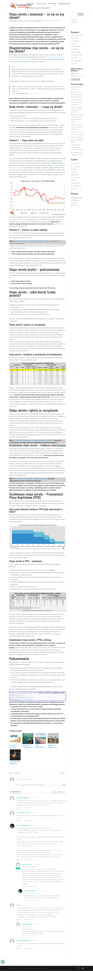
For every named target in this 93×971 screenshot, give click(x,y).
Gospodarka (74, 52)
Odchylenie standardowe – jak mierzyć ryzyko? (31, 478)
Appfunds (74, 172)
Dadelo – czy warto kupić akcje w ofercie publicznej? (77, 102)
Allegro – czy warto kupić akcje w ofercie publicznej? (77, 127)
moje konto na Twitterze (25, 699)
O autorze (41, 4)
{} (40, 785)
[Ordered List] (28, 785)
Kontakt (52, 4)
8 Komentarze (37, 21)
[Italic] (20, 785)
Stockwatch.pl (75, 164)
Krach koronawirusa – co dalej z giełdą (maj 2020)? (77, 139)
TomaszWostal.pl (23, 813)
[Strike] (25, 785)
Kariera (73, 58)
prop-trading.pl (22, 825)
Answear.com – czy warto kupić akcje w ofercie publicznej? (76, 94)
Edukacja (73, 38)
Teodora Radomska (24, 940)
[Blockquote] (33, 785)
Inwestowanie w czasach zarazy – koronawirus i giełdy (76, 147)
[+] (43, 785)
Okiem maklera (75, 183)
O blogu (30, 4)
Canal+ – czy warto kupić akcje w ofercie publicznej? (77, 109)
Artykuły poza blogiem (37, 8)
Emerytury (48, 20)
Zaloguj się (62, 773)
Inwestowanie (25, 21)
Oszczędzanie (75, 61)
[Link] (38, 785)
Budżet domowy (75, 35)
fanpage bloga (28, 697)
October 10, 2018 (34, 93)
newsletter (22, 695)
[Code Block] (35, 785)
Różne (72, 64)
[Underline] (22, 785)
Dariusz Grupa (27, 20)
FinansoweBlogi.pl (76, 186)
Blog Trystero (75, 175)
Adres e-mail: (75, 73)
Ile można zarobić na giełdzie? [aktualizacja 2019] (32, 241)
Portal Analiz (74, 189)
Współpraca (64, 4)
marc (31, 927)
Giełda (73, 49)
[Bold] (17, 785)
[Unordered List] (30, 785)
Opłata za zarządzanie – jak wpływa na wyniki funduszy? (34, 440)
